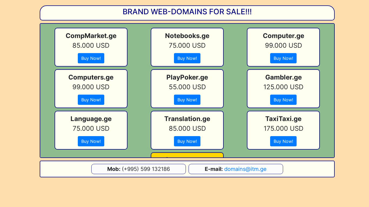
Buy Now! (91, 58)
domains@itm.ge (245, 169)
